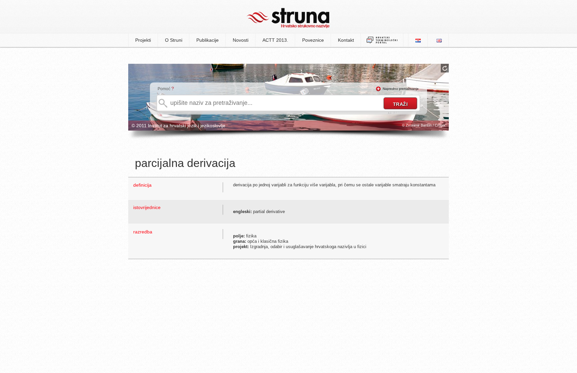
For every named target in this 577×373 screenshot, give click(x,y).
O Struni (173, 40)
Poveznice (313, 40)
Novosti (240, 40)
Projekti (143, 40)
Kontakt (346, 40)
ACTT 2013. (275, 40)
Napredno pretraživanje (401, 88)
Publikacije (207, 40)
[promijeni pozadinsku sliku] (444, 68)
